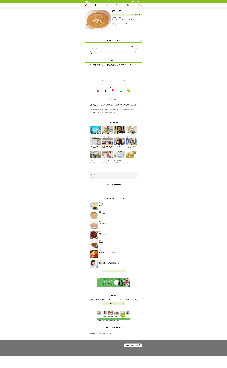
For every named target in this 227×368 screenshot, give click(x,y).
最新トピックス (88, 352)
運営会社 (104, 344)
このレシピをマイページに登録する (113, 79)
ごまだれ (107, 172)
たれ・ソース (104, 172)
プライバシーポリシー (89, 344)
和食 (94, 174)
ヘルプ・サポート (88, 348)
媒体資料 (104, 350)
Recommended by (129, 165)
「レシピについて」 (105, 112)
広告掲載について (88, 350)
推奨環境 (104, 346)
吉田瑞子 (119, 23)
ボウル (93, 64)
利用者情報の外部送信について (109, 348)
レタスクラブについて (107, 352)
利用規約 (86, 346)
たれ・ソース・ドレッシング (97, 172)
